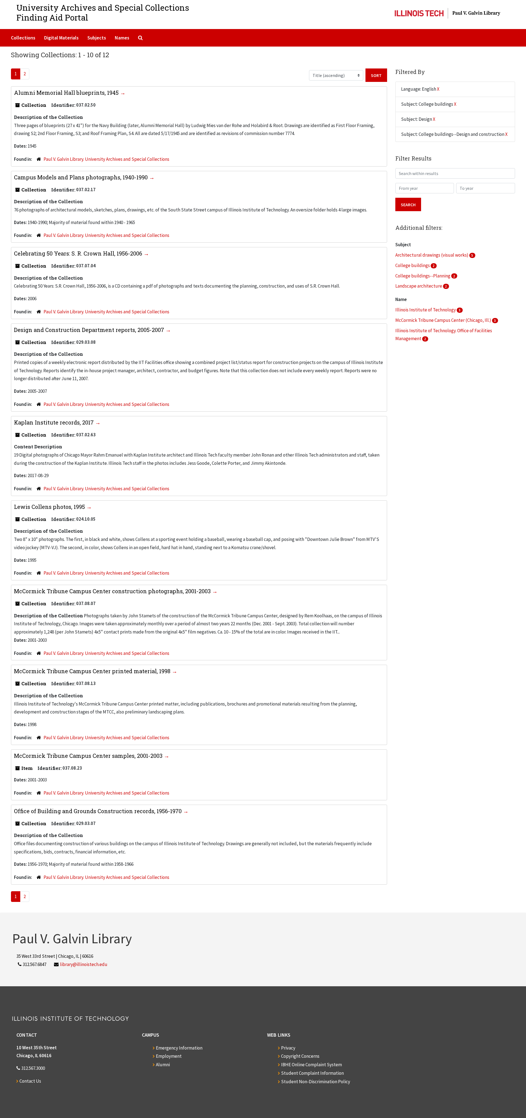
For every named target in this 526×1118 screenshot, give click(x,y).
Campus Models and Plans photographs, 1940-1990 (81, 177)
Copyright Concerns (300, 1056)
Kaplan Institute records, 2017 (54, 422)
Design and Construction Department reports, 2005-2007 (89, 329)
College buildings (413, 265)
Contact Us (30, 1081)
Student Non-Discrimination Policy (315, 1082)
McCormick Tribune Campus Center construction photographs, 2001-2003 (113, 591)
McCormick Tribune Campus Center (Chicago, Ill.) (443, 320)
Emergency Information (179, 1048)
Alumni (163, 1065)
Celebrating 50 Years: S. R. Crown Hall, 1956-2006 (79, 253)
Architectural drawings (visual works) (432, 255)
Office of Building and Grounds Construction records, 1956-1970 (98, 811)
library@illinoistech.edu (83, 964)
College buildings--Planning (423, 276)
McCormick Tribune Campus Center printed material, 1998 (93, 671)
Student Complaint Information (312, 1073)
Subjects (96, 38)
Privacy (288, 1048)
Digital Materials (61, 38)
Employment (169, 1056)
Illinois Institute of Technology (426, 310)
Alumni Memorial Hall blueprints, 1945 (67, 92)
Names (122, 38)
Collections (23, 38)
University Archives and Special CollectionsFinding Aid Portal (102, 12)
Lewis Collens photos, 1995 (50, 506)
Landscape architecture (419, 286)
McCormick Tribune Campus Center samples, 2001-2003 (89, 755)
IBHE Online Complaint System (311, 1065)
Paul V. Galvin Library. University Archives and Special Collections (106, 159)
